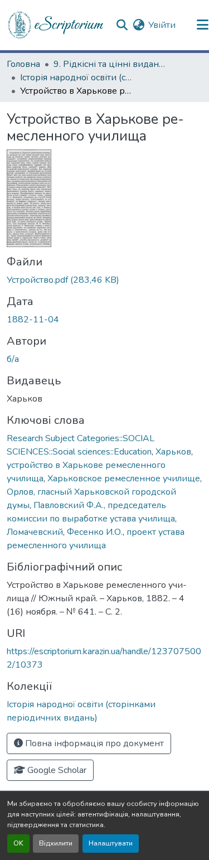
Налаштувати (111, 843)
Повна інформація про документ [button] (93, 743)
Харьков (173, 452)
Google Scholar (55, 770)
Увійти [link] (162, 25)
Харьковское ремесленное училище (123, 478)
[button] (56, 25)
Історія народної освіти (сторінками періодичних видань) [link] (76, 77)
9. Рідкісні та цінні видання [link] (109, 64)
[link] (104, 280)
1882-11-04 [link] (33, 319)
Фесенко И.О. (95, 532)
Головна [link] (23, 64)
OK (18, 843)
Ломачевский (35, 532)
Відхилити (55, 843)
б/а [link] (13, 359)
